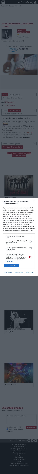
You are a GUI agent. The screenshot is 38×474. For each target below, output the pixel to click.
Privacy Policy (30, 272)
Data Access (19, 272)
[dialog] (19, 237)
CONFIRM (11, 265)
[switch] (30, 241)
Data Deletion (8, 272)
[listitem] (19, 237)
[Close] (34, 202)
